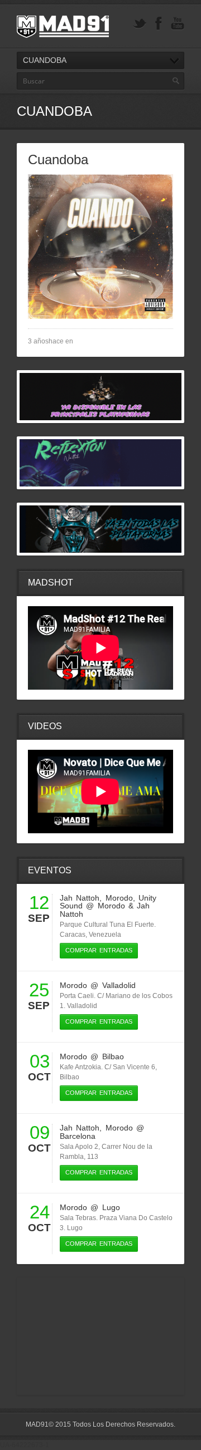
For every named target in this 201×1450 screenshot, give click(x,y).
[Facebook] (158, 24)
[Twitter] (139, 24)
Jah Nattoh (79, 897)
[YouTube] (177, 24)
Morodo (119, 897)
